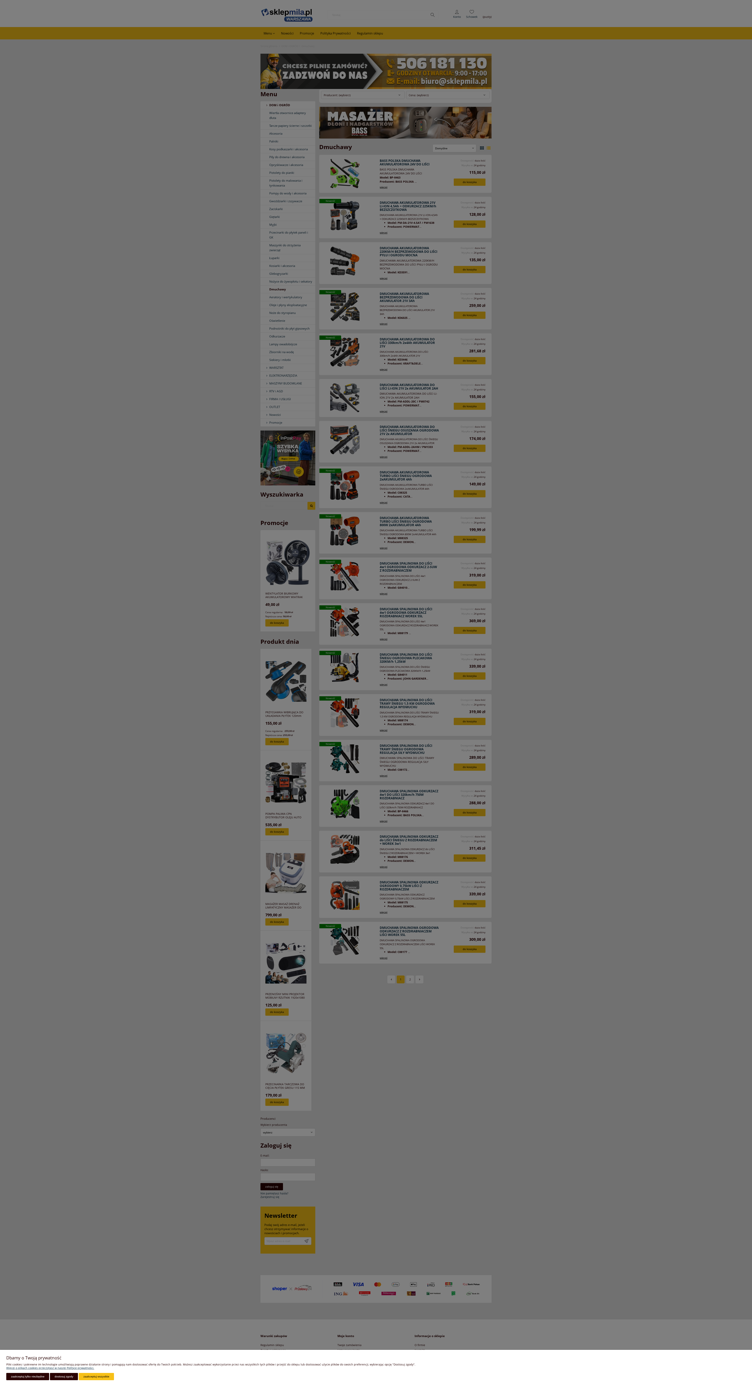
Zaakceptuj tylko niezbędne (27, 1376)
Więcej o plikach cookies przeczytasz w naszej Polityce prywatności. (50, 1368)
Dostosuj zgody (64, 1376)
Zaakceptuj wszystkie (96, 1376)
